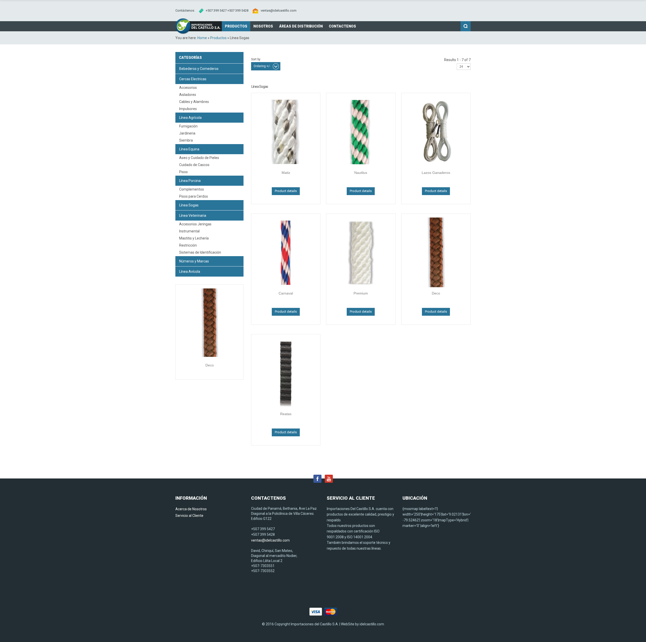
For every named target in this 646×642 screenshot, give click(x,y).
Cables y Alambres (194, 102)
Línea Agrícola (190, 118)
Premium (361, 293)
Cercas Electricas (192, 79)
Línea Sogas (189, 205)
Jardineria (187, 133)
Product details (286, 191)
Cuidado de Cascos (194, 165)
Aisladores (187, 95)
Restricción (188, 245)
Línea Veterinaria (192, 215)
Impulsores (188, 109)
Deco (209, 365)
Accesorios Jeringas (195, 224)
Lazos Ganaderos (436, 173)
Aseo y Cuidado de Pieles (199, 158)
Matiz (286, 173)
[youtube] (329, 478)
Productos (218, 38)
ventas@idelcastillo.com (279, 10)
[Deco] (209, 324)
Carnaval (286, 293)
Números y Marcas (194, 261)
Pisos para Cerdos (193, 196)
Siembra (186, 140)
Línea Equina (189, 149)
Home (202, 38)
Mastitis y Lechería (194, 238)
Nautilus (360, 173)
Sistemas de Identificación (200, 252)
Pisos (183, 172)
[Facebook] (317, 478)
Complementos (191, 189)
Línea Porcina (190, 181)
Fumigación (188, 126)
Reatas (285, 414)
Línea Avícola (189, 272)
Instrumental (189, 231)
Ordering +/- (262, 66)
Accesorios (188, 88)
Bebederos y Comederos (199, 69)
